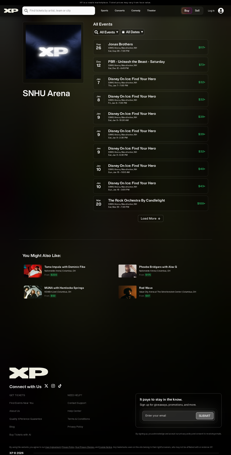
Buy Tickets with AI (20, 434)
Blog (12, 426)
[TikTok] (60, 387)
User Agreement (53, 447)
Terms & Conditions (79, 419)
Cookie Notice (105, 447)
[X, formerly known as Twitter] (46, 387)
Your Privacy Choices (84, 447)
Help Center (74, 411)
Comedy (135, 10)
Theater (151, 10)
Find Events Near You (21, 403)
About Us (14, 411)
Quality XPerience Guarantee (25, 419)
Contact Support (77, 403)
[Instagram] (53, 387)
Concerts (120, 10)
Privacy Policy (75, 426)
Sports (104, 10)
